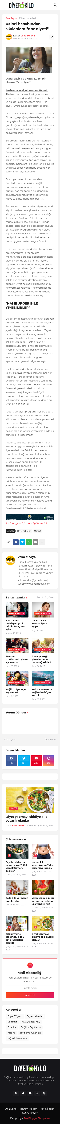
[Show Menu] (4, 5)
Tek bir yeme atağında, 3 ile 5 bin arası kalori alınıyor (15, 938)
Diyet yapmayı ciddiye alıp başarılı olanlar (27, 819)
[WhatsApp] (29, 542)
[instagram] (37, 1093)
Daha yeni (10, 739)
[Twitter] (22, 542)
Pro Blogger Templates (37, 1118)
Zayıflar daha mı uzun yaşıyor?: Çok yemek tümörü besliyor (17, 867)
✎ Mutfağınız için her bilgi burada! (26, 523)
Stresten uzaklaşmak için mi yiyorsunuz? (17, 659)
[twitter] (23, 1093)
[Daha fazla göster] (42, 542)
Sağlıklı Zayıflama (31, 1027)
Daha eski (50, 739)
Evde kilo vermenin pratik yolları (17, 899)
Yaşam (11, 1032)
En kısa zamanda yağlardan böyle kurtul (42, 692)
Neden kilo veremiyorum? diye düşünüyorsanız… (43, 865)
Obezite (12, 1027)
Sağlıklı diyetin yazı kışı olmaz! (17, 691)
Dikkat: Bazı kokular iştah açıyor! (39, 623)
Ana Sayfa (11, 18)
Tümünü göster (45, 597)
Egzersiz (12, 1021)
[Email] (35, 542)
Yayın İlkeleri (48, 1108)
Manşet (37, 531)
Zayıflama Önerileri (30, 1032)
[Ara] (56, 5)
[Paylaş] (51, 37)
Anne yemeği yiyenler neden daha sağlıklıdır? (41, 659)
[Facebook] (16, 542)
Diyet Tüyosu (15, 1016)
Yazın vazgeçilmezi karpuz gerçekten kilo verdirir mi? (43, 901)
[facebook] (16, 1093)
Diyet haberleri (27, 18)
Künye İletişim (30, 1112)
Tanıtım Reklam (28, 1108)
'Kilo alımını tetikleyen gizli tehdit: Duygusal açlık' (15, 625)
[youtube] (30, 1093)
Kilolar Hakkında (30, 1021)
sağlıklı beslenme (17, 1038)
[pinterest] (44, 1093)
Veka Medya (27, 557)
